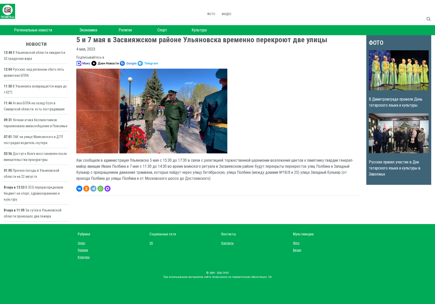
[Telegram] (93, 189)
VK (151, 243)
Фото (211, 14)
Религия (125, 30)
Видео (226, 14)
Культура (199, 30)
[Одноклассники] (86, 189)
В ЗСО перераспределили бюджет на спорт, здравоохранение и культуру (33, 193)
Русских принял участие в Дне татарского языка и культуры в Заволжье (394, 168)
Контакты (226, 243)
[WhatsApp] (100, 189)
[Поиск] (430, 13)
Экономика (88, 30)
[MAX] (107, 189)
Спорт (162, 30)
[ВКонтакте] (79, 189)
